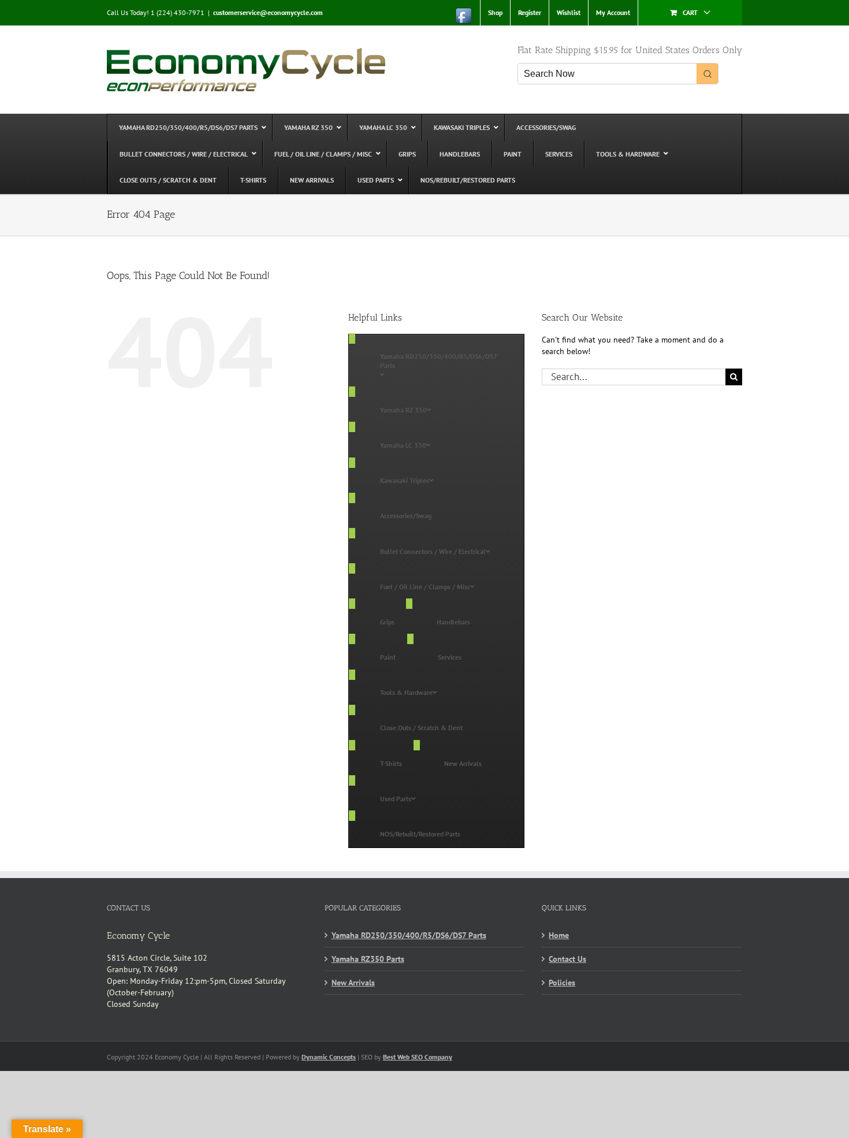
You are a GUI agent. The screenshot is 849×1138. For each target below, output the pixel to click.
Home (559, 935)
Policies (562, 982)
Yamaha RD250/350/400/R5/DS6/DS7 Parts (409, 935)
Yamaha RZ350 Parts (368, 959)
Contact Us (567, 959)
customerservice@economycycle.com (268, 12)
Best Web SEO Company (417, 1057)
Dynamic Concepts (328, 1057)
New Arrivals (353, 982)
